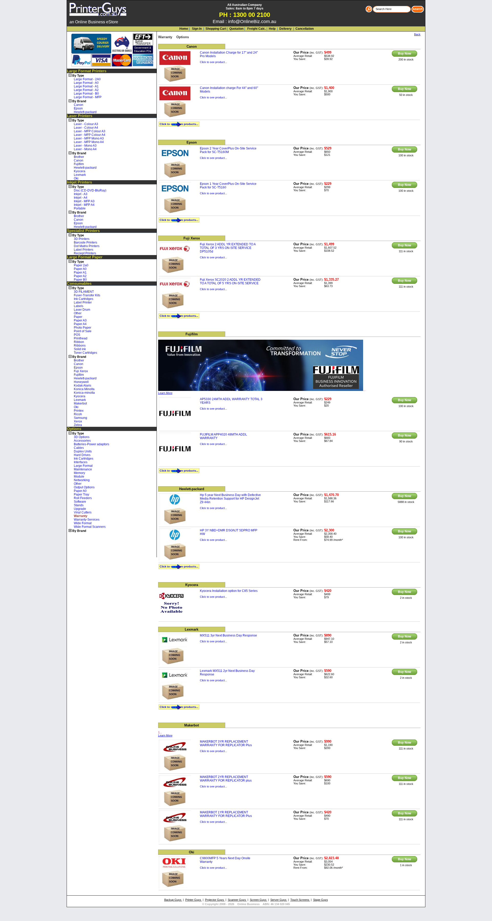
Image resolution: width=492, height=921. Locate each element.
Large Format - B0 (86, 93)
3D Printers (81, 239)
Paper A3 (80, 320)
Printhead (80, 338)
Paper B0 (80, 279)
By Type (78, 75)
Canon (78, 105)
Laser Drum (82, 309)
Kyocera (79, 171)
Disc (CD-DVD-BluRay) (90, 190)
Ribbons (80, 345)
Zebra (78, 425)
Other (77, 313)
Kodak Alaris (82, 385)
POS (77, 335)
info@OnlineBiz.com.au (252, 21)
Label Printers (83, 249)
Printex (79, 410)
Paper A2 (80, 276)
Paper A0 (80, 269)
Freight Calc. (256, 29)
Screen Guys (258, 899)
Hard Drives (82, 455)
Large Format (83, 466)
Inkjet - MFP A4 (84, 205)
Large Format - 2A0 (87, 79)
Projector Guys (215, 899)
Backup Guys (173, 899)
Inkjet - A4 (80, 197)
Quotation (236, 29)
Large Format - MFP (87, 97)
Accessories (82, 440)
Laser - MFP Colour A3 (89, 131)
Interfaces (80, 462)
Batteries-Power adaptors (91, 444)
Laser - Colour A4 (86, 127)
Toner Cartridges (85, 353)
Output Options (84, 487)
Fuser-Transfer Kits (87, 295)
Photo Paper (82, 327)
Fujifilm (79, 164)
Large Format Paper (84, 257)
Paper (78, 317)
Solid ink (80, 349)
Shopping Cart (216, 29)
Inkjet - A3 (80, 194)
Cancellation (304, 29)
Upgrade (80, 509)
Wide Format (82, 523)
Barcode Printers (85, 242)
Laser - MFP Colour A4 (89, 135)
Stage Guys (320, 899)
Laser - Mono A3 (85, 145)
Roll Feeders (83, 498)
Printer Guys (193, 899)
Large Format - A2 (86, 90)
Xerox (78, 421)
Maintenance (83, 469)
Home (183, 29)
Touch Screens (300, 899)
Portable (80, 208)
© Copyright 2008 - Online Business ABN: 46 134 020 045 (246, 904)
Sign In (196, 29)
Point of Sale (82, 331)
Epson (78, 108)
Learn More (165, 392)
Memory (79, 473)
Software (80, 501)
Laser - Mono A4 (85, 149)
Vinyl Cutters (82, 512)
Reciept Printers (85, 253)
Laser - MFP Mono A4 (89, 142)
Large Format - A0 (86, 83)
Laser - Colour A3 (86, 124)
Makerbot (80, 403)
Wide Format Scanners (90, 527)
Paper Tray (81, 494)
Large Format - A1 (86, 86)
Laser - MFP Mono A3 (89, 138)
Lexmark (80, 175)
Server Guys (278, 899)
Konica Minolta (84, 389)
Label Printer (83, 302)
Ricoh (78, 414)
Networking (82, 480)
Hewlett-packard (85, 112)
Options (74, 429)
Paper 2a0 (81, 265)
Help (272, 29)
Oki (76, 178)
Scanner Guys (237, 899)
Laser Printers (79, 116)
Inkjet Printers (79, 182)
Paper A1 (80, 272)
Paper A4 (80, 324)
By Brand (79, 101)
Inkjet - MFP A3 (84, 201)
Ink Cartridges (83, 299)
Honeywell (81, 382)
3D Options (81, 437)
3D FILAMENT (84, 291)
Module (79, 476)
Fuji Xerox (81, 371)
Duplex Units (83, 451)
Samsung (80, 418)
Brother (79, 157)
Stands (79, 505)
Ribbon (79, 342)
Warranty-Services (86, 519)
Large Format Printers (86, 71)
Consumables (79, 283)
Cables (79, 448)
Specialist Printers (83, 231)
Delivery (285, 29)
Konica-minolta (84, 392)
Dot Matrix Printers (86, 246)
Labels (78, 306)
